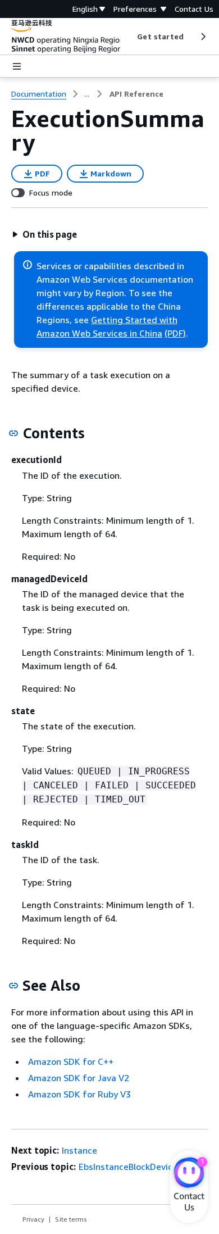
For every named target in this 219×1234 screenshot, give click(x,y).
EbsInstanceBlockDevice (128, 1166)
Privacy (33, 1219)
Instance (79, 1150)
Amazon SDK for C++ (70, 1061)
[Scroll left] (129, 37)
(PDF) (175, 333)
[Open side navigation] (17, 66)
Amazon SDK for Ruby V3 (79, 1094)
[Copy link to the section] (13, 433)
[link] (136, 93)
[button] (44, 234)
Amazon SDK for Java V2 (78, 1077)
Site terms (71, 1219)
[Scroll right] (202, 37)
